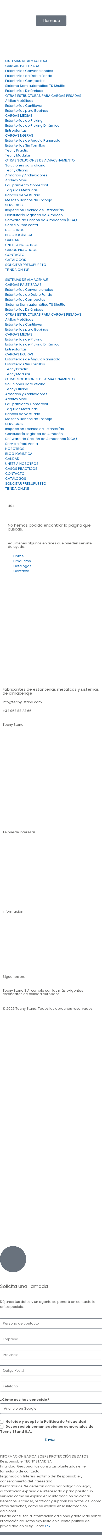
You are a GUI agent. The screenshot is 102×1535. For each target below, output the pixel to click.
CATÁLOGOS (15, 259)
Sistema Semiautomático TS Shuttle (35, 85)
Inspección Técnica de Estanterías (34, 210)
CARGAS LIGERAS (19, 135)
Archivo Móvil (16, 180)
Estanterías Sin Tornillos (25, 145)
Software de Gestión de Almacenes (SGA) (41, 219)
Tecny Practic (16, 150)
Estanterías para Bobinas (26, 110)
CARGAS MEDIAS (18, 115)
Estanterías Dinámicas (24, 90)
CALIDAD (12, 239)
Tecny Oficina (16, 170)
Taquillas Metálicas (21, 190)
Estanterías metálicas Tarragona (31, 804)
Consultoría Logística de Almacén (34, 215)
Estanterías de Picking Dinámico (32, 125)
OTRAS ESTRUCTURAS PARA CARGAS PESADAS (43, 95)
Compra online (15, 898)
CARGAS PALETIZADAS (23, 65)
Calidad (9, 949)
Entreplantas (16, 130)
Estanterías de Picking (24, 120)
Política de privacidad (21, 1022)
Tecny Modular (17, 155)
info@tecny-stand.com (53, 7)
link (47, 1525)
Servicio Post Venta (21, 224)
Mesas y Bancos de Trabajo (28, 200)
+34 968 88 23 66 (17, 710)
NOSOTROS (14, 229)
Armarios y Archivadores (26, 175)
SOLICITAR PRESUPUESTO (25, 264)
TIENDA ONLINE (17, 269)
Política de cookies (19, 1036)
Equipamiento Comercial (26, 185)
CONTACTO (15, 254)
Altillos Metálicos (19, 100)
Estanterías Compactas (25, 80)
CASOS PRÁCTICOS (21, 249)
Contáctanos (14, 920)
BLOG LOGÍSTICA (18, 234)
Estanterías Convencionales (29, 70)
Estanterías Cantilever (24, 105)
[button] (51, 274)
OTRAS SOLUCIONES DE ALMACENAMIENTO (40, 160)
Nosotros (10, 935)
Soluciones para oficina (25, 165)
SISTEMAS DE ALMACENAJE (27, 60)
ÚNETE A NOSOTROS (21, 244)
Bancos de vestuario (22, 195)
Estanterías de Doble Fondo (28, 75)
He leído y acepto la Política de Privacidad (45, 1421)
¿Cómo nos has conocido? (24, 1399)
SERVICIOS (14, 205)
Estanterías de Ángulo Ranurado (32, 140)
